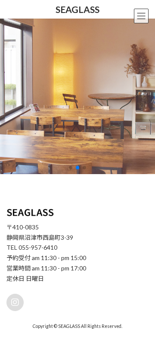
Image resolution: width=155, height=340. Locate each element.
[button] (70, 167)
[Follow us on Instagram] (15, 302)
